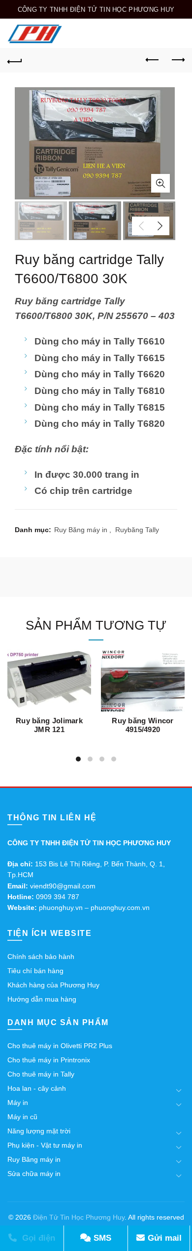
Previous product (152, 60)
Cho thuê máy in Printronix (48, 1060)
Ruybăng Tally (137, 530)
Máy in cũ (22, 1117)
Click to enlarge (160, 183)
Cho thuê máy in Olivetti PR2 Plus (59, 1046)
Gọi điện (37, 1238)
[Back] (14, 60)
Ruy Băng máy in (80, 530)
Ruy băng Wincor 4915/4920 (143, 725)
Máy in (17, 1102)
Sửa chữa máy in (34, 1173)
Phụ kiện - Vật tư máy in (44, 1145)
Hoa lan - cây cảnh (36, 1088)
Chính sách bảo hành (40, 956)
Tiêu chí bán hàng (35, 971)
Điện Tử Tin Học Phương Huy (79, 1217)
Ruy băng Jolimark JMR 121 (49, 725)
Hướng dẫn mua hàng (41, 999)
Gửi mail (163, 1238)
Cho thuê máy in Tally (40, 1074)
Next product (177, 60)
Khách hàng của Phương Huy (53, 985)
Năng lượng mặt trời (38, 1131)
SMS (101, 1238)
